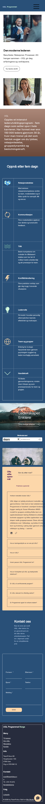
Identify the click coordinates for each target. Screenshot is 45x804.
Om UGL (6, 741)
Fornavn (9, 672)
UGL (10, 7)
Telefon (27, 682)
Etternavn (29, 672)
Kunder (6, 746)
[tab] (11, 486)
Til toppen (7, 738)
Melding (9, 692)
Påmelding (7, 744)
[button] (11, 533)
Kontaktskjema (8, 785)
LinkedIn (6, 795)
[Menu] (36, 6)
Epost (8, 682)
